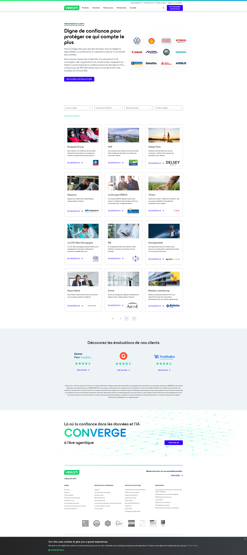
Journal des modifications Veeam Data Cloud (108, 503)
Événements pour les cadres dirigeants (167, 494)
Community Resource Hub (102, 506)
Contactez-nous (148, 3)
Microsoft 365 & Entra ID (132, 503)
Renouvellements (100, 498)
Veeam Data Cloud (130, 498)
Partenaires (121, 7)
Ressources (108, 7)
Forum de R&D (99, 509)
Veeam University (100, 500)
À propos (67, 490)
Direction (67, 492)
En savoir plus (74, 162)
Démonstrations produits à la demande (167, 508)
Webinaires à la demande (162, 502)
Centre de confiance (70, 509)
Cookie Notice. (193, 545)
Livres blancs (159, 500)
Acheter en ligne (161, 3)
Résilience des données (132, 492)
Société (133, 7)
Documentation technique (102, 492)
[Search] (163, 8)
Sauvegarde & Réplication (132, 511)
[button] (123, 550)
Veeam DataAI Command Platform (135, 490)
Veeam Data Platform (131, 495)
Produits (85, 7)
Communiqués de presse (71, 503)
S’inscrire (175, 475)
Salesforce (128, 506)
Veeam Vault (128, 500)
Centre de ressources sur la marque (75, 506)
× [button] (245, 539)
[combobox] (78, 108)
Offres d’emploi (68, 495)
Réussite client (99, 495)
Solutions (96, 7)
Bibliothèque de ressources (163, 497)
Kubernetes (128, 509)
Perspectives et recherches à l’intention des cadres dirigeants (168, 491)
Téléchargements (136, 3)
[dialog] (123, 546)
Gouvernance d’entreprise (72, 498)
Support (170, 3)
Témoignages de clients (162, 505)
